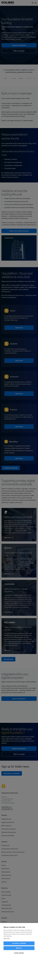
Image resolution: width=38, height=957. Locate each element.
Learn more (7, 938)
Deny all (19, 948)
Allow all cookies (19, 943)
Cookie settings (19, 953)
